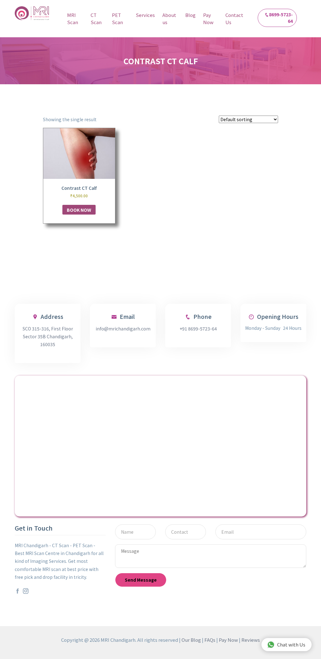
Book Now (79, 210)
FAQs (209, 639)
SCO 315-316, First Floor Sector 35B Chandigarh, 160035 (48, 336)
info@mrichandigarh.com (123, 328)
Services (145, 15)
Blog (190, 15)
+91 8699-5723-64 (198, 328)
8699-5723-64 (281, 17)
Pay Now (208, 18)
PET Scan (117, 18)
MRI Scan (72, 18)
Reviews (250, 639)
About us (169, 18)
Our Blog (191, 639)
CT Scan (96, 18)
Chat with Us (291, 644)
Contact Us (234, 18)
